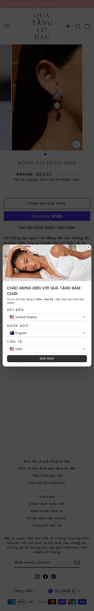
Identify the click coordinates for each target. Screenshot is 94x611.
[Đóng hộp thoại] (88, 247)
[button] (47, 316)
